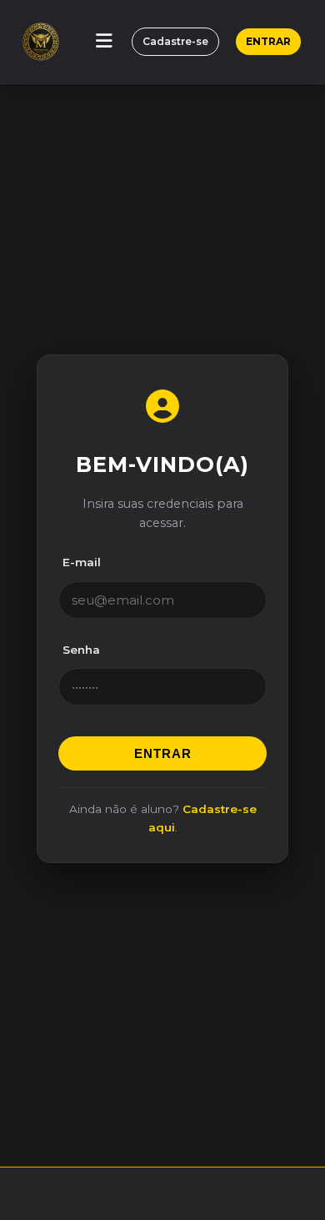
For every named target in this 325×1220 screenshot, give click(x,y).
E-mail (81, 562)
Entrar (268, 41)
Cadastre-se (175, 41)
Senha (81, 649)
